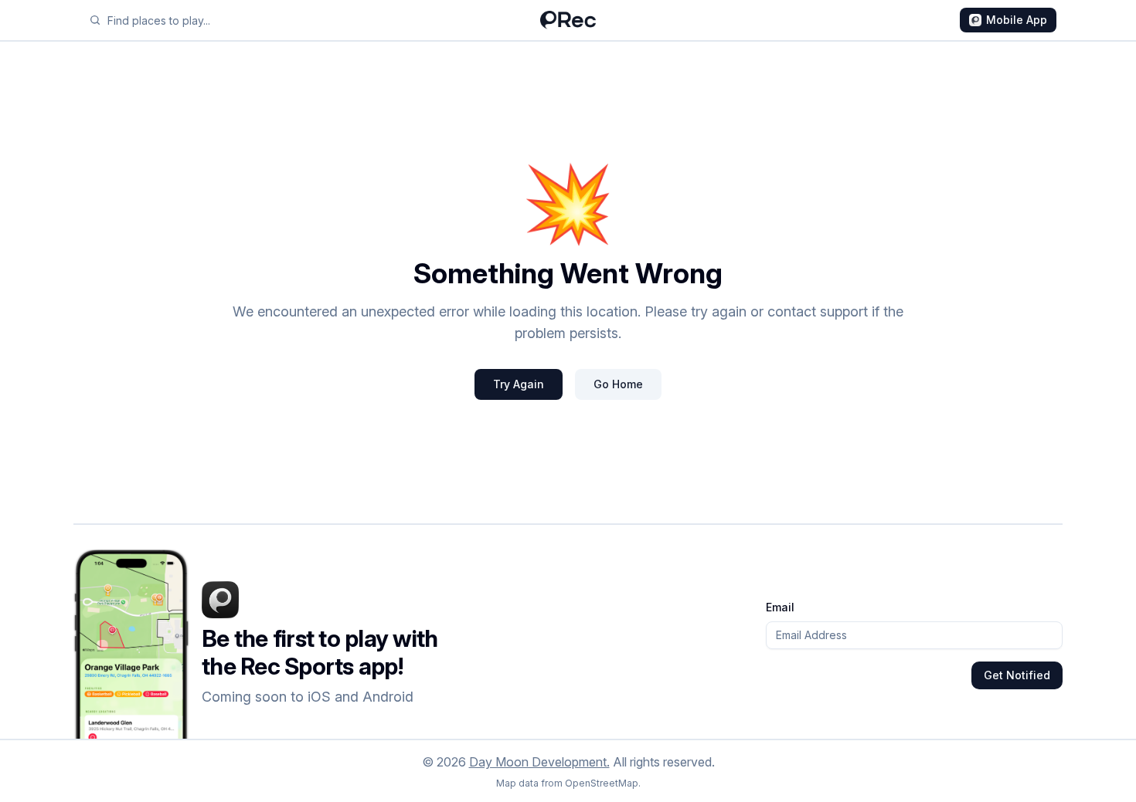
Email (780, 607)
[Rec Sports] (568, 20)
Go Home (618, 384)
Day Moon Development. (539, 762)
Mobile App (1016, 19)
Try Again (518, 384)
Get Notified (1017, 675)
